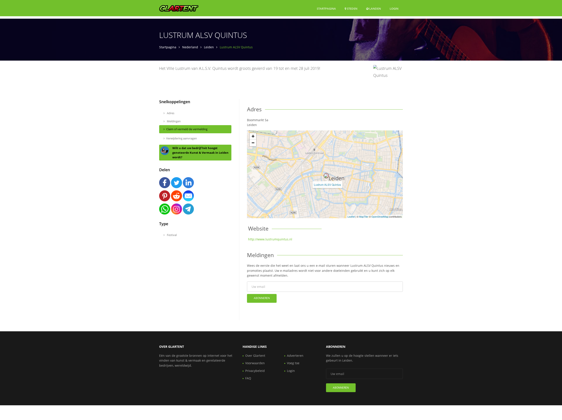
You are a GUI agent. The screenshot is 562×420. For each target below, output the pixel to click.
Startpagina (326, 9)
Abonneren (262, 298)
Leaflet (351, 216)
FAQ (248, 378)
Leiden (209, 47)
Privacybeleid (255, 371)
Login (394, 8)
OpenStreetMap (379, 216)
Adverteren (295, 355)
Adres (170, 113)
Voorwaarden (255, 363)
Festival (171, 235)
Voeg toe (293, 363)
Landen (375, 8)
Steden (351, 9)
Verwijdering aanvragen (181, 138)
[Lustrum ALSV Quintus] (326, 175)
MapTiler (363, 216)
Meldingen (173, 121)
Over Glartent (255, 355)
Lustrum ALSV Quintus (327, 184)
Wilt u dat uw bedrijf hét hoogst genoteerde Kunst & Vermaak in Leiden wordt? (200, 152)
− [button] (253, 143)
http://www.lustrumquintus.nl (270, 239)
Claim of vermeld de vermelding (186, 129)
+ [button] (253, 136)
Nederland (190, 47)
